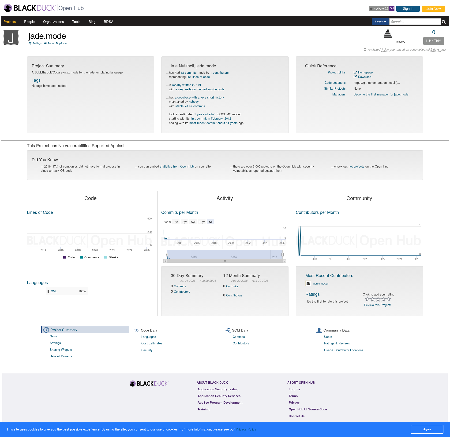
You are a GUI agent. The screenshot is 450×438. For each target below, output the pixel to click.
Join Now (433, 9)
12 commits (189, 72)
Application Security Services (219, 396)
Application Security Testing (218, 389)
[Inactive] (388, 33)
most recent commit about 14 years (213, 122)
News (53, 336)
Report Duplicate (57, 43)
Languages (37, 282)
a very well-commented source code (199, 89)
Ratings (312, 294)
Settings (37, 43)
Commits (180, 286)
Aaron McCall (320, 283)
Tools (76, 21)
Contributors (182, 291)
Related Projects (61, 356)
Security (147, 350)
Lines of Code (40, 212)
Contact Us (296, 416)
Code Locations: (336, 82)
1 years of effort (205, 114)
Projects (10, 21)
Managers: (339, 94)
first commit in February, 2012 (211, 118)
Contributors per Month (317, 212)
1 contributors (219, 72)
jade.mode (47, 35)
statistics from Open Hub (177, 166)
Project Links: (337, 72)
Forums (294, 389)
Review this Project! (377, 305)
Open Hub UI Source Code (308, 409)
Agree (427, 429)
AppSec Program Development (220, 402)
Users (328, 336)
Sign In (408, 9)
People (29, 21)
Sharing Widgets (61, 349)
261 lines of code (198, 76)
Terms (293, 396)
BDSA (108, 21)
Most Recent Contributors (329, 275)
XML (54, 291)
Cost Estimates (151, 343)
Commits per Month (179, 212)
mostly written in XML (187, 85)
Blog (92, 21)
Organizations (53, 21)
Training (204, 409)
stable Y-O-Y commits (190, 106)
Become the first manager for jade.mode (381, 94)
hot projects (356, 166)
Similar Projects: (335, 88)
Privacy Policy (246, 429)
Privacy (294, 402)
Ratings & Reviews (337, 343)
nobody (194, 101)
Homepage (365, 72)
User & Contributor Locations (343, 350)
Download (364, 76)
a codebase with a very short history (199, 97)
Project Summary (63, 329)
